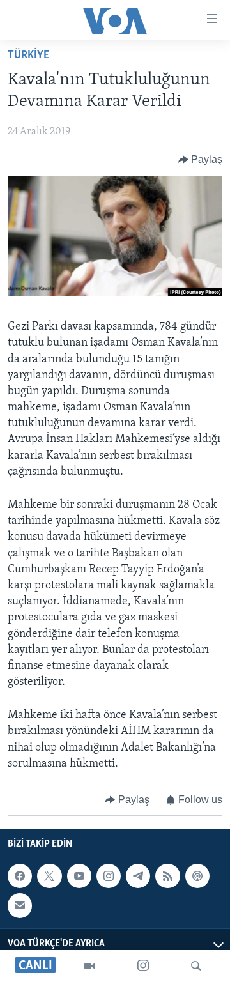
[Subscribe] (20, 905)
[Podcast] (197, 876)
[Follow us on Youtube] (79, 876)
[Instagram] (143, 966)
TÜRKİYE (28, 55)
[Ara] (196, 966)
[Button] (200, 159)
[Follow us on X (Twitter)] (49, 876)
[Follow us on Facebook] (20, 876)
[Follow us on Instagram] (108, 876)
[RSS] (167, 876)
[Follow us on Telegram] (138, 876)
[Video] (89, 966)
